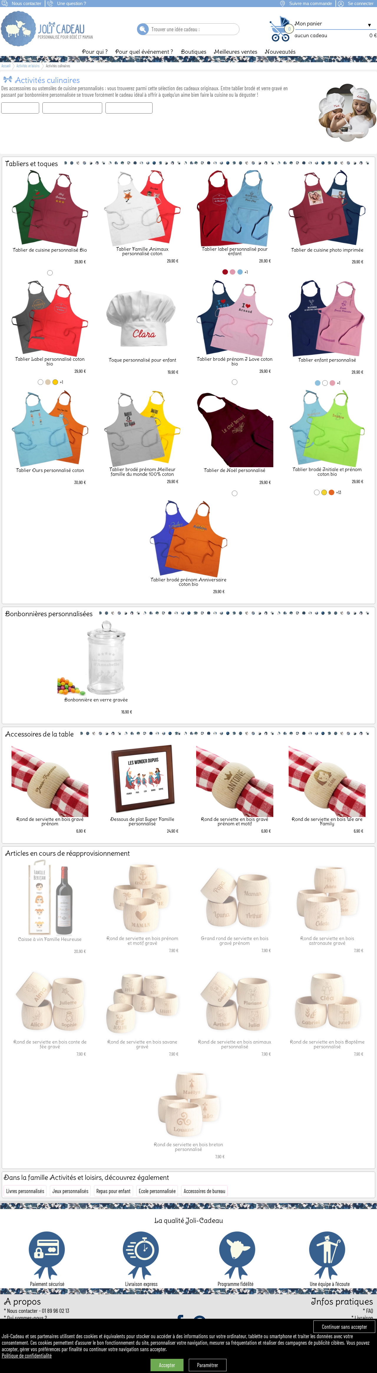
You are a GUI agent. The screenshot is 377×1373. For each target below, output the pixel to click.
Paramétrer (207, 1365)
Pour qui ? (95, 51)
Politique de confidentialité (27, 1355)
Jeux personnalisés (70, 1191)
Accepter (167, 1365)
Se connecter (360, 3)
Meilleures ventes (235, 51)
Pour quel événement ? (144, 51)
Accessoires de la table (129, 108)
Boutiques (193, 51)
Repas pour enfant (113, 1191)
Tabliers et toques (20, 108)
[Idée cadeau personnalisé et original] (43, 44)
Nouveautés (280, 51)
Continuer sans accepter (344, 1326)
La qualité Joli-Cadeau (188, 1220)
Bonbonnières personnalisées (72, 108)
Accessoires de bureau (204, 1191)
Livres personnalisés (25, 1191)
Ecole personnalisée (157, 1191)
